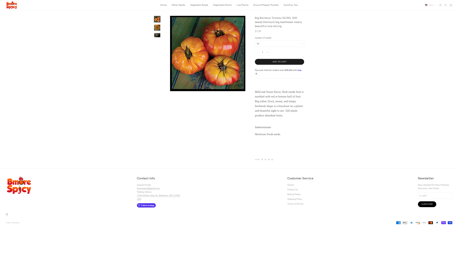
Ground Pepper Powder (266, 5)
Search (290, 184)
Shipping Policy (294, 199)
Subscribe (427, 204)
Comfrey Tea (291, 5)
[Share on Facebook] (262, 160)
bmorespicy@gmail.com (148, 188)
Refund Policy (294, 194)
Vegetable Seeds (199, 5)
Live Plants (243, 5)
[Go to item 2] (157, 27)
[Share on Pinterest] (269, 160)
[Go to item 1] (157, 19)
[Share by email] (272, 160)
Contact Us (292, 189)
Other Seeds (178, 5)
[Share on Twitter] (265, 160)
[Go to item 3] (157, 35)
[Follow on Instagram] (7, 214)
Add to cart (280, 61)
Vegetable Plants (222, 5)
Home (163, 5)
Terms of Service (295, 203)
